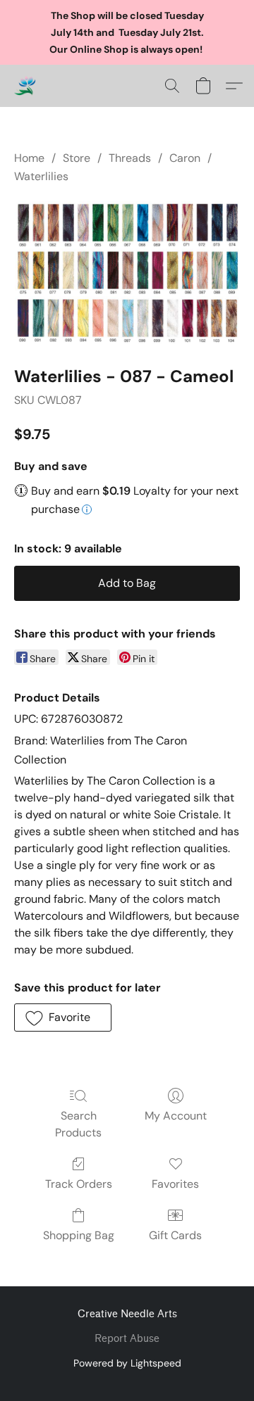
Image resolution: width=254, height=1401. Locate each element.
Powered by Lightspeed (127, 1363)
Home (29, 158)
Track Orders (78, 1184)
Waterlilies (41, 176)
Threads (130, 158)
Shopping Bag (78, 1235)
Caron (184, 158)
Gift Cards (175, 1235)
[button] (25, 86)
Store (76, 158)
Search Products (78, 1124)
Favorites (175, 1184)
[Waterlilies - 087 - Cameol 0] (127, 272)
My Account (176, 1115)
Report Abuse (127, 1339)
